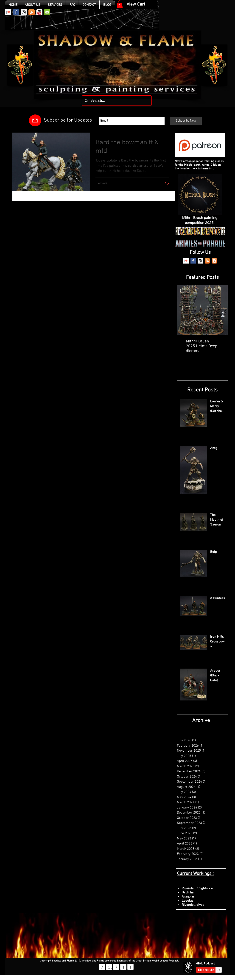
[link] (120, 4)
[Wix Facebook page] (16, 12)
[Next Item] (220, 310)
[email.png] (47, 12)
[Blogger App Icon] (214, 261)
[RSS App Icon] (31, 12)
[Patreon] (8, 12)
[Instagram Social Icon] (24, 12)
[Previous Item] (184, 310)
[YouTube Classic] (39, 12)
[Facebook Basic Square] (193, 261)
